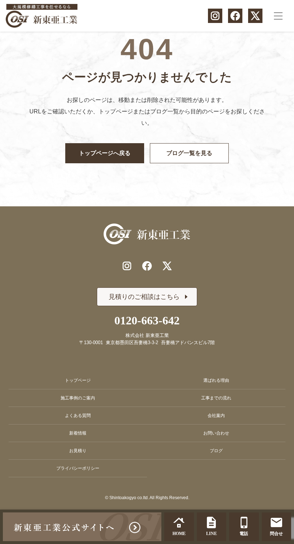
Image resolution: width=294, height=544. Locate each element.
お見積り (77, 450)
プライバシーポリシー (77, 468)
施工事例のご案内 (78, 397)
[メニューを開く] (278, 16)
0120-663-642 (147, 320)
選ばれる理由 (216, 380)
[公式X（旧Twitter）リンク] (255, 16)
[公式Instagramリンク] (215, 16)
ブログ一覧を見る (189, 153)
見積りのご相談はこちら (144, 296)
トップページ (78, 380)
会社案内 (216, 415)
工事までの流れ (216, 397)
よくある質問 (78, 415)
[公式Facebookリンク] (235, 16)
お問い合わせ (216, 433)
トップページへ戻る (105, 153)
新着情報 (77, 433)
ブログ (216, 450)
